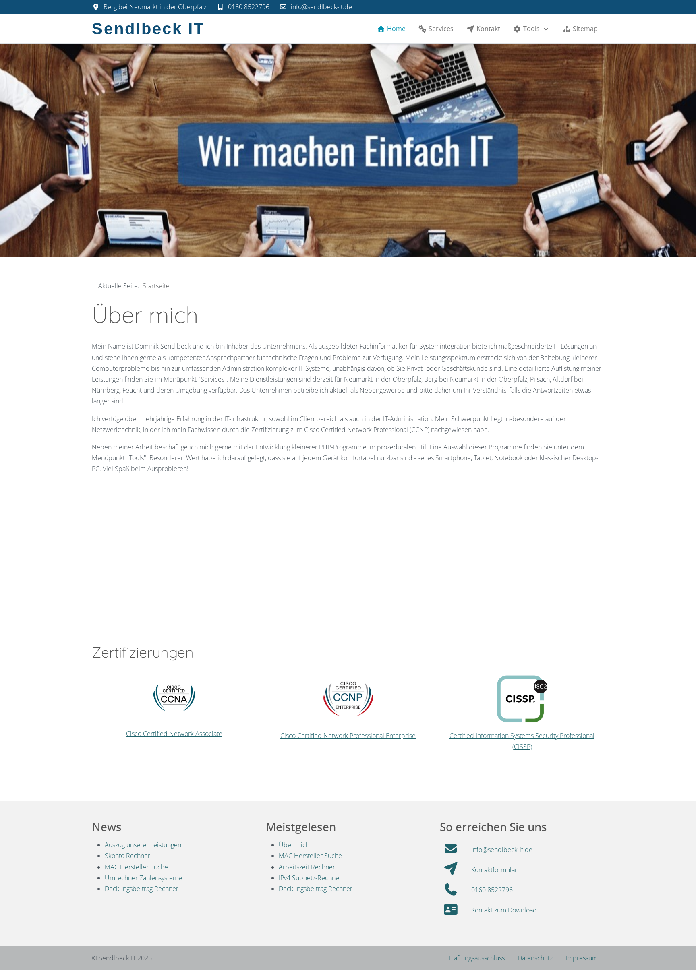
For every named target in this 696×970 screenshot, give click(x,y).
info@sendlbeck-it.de (321, 6)
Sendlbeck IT (148, 28)
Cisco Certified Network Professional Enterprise (348, 735)
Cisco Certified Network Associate (174, 733)
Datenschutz (535, 957)
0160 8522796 (248, 6)
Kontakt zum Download (504, 910)
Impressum (582, 957)
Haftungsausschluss (477, 957)
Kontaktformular (494, 869)
